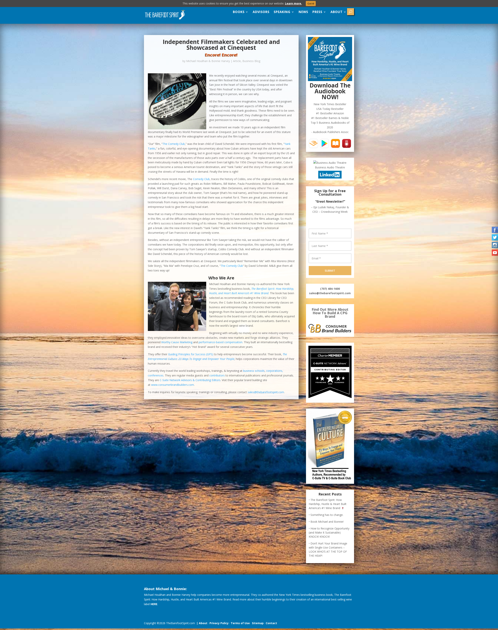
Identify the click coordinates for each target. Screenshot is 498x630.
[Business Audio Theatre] (329, 162)
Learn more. (293, 3)
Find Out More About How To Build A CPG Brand (330, 331)
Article (237, 61)
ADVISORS (261, 11)
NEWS (303, 11)
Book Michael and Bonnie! (327, 540)
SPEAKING (282, 11)
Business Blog (251, 61)
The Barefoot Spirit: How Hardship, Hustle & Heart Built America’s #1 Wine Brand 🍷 (327, 522)
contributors (217, 375)
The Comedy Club (173, 144)
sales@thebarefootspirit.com (266, 392)
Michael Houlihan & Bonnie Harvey (208, 61)
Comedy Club (201, 179)
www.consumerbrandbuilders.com (172, 385)
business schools (254, 371)
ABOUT (337, 11)
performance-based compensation (220, 342)
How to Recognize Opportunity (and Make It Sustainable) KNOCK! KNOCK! (329, 551)
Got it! (310, 3)
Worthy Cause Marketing (176, 342)
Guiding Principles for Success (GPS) (190, 354)
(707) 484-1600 (330, 307)
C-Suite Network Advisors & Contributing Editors (190, 380)
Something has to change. (326, 533)
